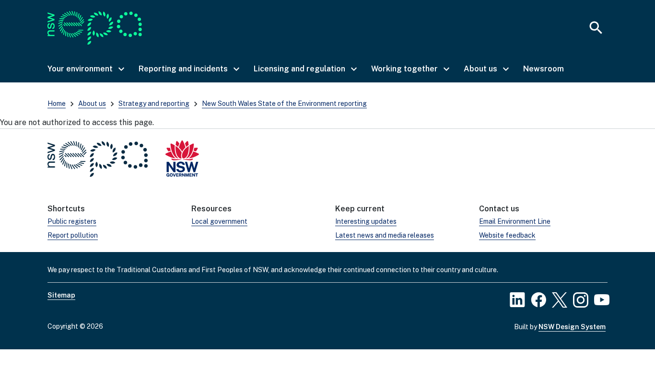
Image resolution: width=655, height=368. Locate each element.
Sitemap (61, 295)
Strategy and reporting (153, 103)
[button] (85, 69)
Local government (219, 221)
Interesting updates (366, 221)
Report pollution (72, 235)
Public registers (71, 221)
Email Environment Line (514, 221)
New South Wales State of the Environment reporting (284, 103)
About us (92, 103)
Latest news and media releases (384, 235)
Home (56, 103)
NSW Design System (572, 327)
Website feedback (507, 235)
